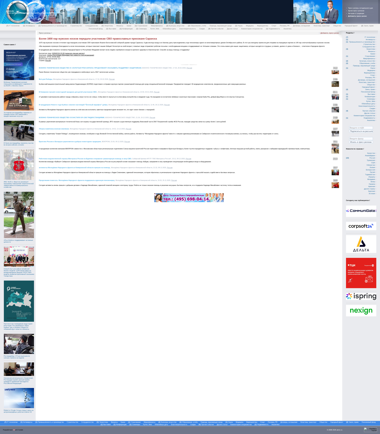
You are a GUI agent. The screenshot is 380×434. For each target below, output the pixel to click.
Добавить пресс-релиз (329, 33)
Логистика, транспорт (322, 26)
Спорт (274, 26)
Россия (48, 60)
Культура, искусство (175, 26)
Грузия (372, 172)
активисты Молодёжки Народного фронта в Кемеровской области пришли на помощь (74, 167)
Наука (239, 26)
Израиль (372, 177)
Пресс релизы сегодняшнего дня (360, 8)
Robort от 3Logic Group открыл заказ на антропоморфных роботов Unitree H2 (18, 411)
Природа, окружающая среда (221, 26)
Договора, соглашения (301, 26)
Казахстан (371, 153)
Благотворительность (187, 29)
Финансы (119, 26)
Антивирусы (29, 26)
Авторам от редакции (356, 13)
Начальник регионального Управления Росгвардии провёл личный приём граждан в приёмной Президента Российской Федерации (18, 380)
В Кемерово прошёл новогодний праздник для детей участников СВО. (68, 92)
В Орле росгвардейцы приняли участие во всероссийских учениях (19, 144)
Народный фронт (351, 26)
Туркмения (371, 160)
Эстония (372, 193)
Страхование (141, 26)
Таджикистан (370, 174)
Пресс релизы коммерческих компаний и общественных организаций (35, 13)
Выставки (111, 29)
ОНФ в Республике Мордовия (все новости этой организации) (70, 55)
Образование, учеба (197, 26)
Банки (129, 26)
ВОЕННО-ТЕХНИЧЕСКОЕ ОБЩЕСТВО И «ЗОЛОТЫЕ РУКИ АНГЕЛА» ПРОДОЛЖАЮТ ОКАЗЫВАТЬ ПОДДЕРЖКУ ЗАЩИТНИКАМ (90, 68)
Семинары (142, 29)
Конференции (126, 29)
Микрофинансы (157, 26)
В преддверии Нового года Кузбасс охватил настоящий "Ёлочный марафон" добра (73, 105)
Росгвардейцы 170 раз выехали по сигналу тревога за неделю (17, 357)
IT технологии (13, 26)
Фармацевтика (262, 26)
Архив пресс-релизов (356, 11)
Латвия (372, 167)
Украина (372, 184)
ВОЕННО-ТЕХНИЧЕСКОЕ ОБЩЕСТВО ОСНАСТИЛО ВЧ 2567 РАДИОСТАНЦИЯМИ (71, 117)
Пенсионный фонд (96, 29)
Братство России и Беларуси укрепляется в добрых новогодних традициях (70, 141)
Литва (372, 182)
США (373, 163)
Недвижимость (273, 29)
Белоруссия (370, 170)
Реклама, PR (284, 26)
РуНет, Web (154, 29)
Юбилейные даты (169, 29)
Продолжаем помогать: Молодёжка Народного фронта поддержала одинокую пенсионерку (77, 180)
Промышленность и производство (53, 26)
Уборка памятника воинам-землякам (54, 129)
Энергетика (107, 26)
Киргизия (371, 191)
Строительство (76, 26)
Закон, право (368, 26)
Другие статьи (232, 29)
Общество (337, 26)
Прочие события (216, 29)
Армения (371, 186)
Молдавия (371, 179)
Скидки (202, 29)
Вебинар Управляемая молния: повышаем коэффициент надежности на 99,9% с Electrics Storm (18, 84)
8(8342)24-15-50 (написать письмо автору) (68, 53)
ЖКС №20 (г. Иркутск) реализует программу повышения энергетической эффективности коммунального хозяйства (19, 184)
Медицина (250, 26)
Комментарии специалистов (251, 29)
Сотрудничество (92, 26)
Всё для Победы (45, 79)
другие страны (369, 189)
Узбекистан (370, 165)
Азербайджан (370, 155)
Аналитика (287, 29)
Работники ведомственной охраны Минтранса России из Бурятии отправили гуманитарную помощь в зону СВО (85, 159)
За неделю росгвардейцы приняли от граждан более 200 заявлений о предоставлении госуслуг (18, 114)
